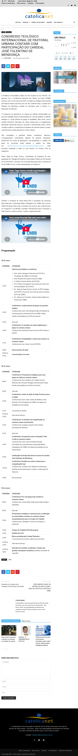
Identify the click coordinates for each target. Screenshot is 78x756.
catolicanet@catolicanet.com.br (42, 735)
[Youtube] (75, 5)
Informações (39, 3)
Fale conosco (21, 3)
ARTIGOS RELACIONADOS (11, 621)
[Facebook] (68, 5)
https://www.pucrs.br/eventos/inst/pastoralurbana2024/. (27, 146)
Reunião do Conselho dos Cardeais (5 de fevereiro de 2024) (12, 585)
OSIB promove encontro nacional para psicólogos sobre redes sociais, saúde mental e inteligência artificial (43, 641)
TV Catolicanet (52, 750)
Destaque (8, 32)
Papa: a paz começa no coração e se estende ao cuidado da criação (8, 639)
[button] (74, 22)
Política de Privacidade (65, 750)
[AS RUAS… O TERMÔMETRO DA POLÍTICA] (25, 630)
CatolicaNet (7, 58)
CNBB (8, 27)
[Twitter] (71, 5)
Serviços (25, 22)
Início (2, 27)
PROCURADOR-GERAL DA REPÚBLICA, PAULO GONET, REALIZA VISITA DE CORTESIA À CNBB (40, 587)
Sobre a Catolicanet (8, 3)
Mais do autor (26, 621)
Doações (31, 3)
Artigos (18, 22)
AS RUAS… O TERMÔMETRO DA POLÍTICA (23, 639)
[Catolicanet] (39, 13)
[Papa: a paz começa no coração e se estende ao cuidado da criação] (8, 630)
